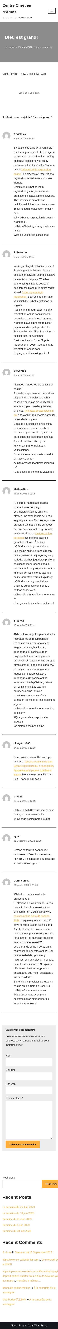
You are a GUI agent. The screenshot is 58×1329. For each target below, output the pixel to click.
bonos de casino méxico (16, 1288)
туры (17, 836)
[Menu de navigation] (52, 11)
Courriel (10, 1070)
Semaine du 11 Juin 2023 (17, 1219)
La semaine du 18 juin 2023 (18, 1213)
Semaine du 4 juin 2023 (16, 1225)
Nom (8, 1055)
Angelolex (20, 134)
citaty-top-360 (22, 743)
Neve (14, 1325)
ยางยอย (18, 796)
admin (12, 47)
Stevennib (20, 370)
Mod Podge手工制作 (14, 1299)
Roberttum (20, 252)
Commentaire (14, 1098)
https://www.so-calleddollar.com (20, 1259)
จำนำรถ (7, 1252)
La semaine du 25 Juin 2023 (18, 1207)
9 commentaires (44, 47)
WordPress (40, 1325)
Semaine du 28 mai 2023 (16, 1231)
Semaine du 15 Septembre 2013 (33, 1252)
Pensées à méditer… (29, 1280)
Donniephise (21, 880)
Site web (11, 1084)
